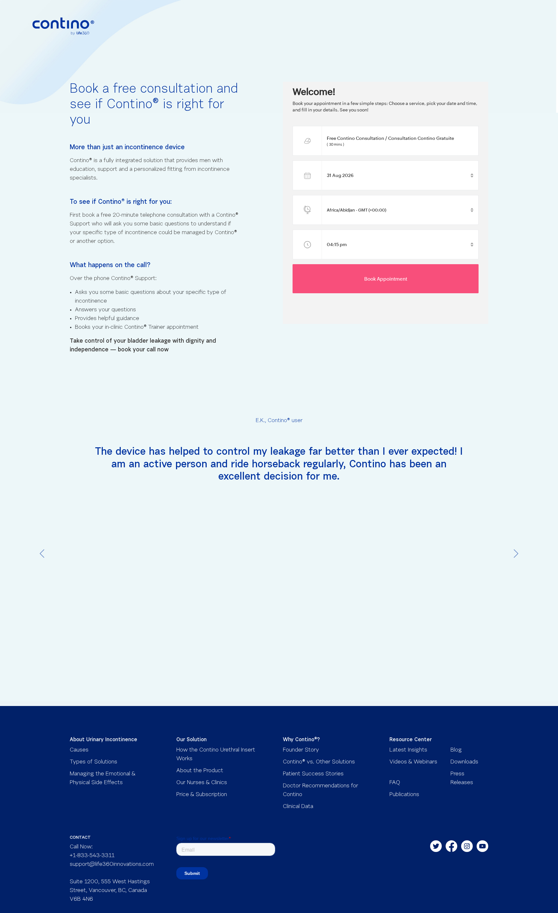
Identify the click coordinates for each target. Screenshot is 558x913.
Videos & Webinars (413, 762)
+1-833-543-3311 (92, 856)
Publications (404, 795)
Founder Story (301, 750)
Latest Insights (408, 750)
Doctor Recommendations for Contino (320, 790)
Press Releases (461, 778)
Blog (456, 750)
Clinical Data (298, 807)
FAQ (394, 783)
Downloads (464, 762)
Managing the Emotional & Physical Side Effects (102, 778)
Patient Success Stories (313, 774)
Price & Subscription (201, 795)
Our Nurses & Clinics (201, 783)
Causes (79, 750)
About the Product (199, 771)
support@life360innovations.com (112, 864)
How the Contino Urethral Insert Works (215, 754)
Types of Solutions (93, 762)
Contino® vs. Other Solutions (319, 762)
